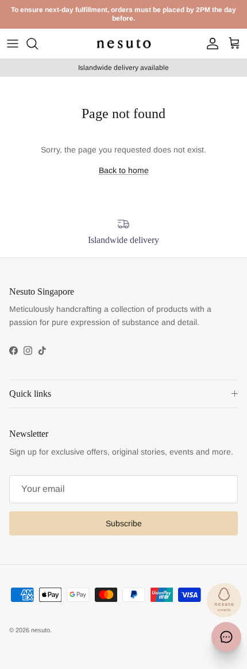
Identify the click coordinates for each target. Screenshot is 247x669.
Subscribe (124, 523)
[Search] (38, 43)
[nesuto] (124, 43)
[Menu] (12, 43)
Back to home (124, 170)
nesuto (40, 630)
